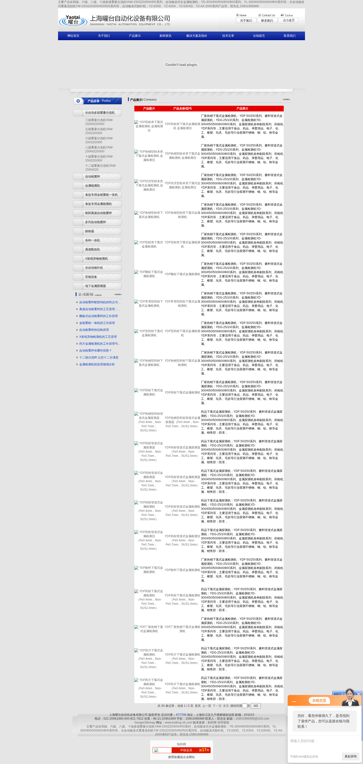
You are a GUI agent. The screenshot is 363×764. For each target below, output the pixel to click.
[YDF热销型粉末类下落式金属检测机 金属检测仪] (149, 160)
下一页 (217, 706)
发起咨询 (351, 756)
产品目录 (94, 101)
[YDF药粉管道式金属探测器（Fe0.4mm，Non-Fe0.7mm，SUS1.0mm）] (149, 460)
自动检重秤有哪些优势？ (95, 350)
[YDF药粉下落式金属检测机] (149, 394)
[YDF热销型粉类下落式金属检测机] (149, 217)
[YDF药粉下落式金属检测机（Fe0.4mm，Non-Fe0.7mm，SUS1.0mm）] (149, 608)
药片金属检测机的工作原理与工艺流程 (104, 343)
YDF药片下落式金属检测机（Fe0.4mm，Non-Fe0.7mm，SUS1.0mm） (182, 659)
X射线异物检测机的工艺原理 (98, 336)
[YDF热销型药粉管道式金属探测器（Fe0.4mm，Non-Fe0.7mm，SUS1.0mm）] (149, 430)
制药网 (212, 722)
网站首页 (73, 35)
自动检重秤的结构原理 (94, 330)
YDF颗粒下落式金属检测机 (182, 274)
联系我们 (290, 35)
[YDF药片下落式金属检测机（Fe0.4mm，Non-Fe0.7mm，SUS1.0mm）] (149, 667)
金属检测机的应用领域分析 (97, 364)
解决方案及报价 (196, 35)
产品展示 (135, 35)
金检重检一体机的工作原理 (97, 323)
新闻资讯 (165, 35)
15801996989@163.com (252, 718)
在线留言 (259, 35)
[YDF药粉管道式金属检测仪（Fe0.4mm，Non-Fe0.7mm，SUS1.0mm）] (149, 549)
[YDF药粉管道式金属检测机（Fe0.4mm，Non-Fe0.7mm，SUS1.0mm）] (149, 519)
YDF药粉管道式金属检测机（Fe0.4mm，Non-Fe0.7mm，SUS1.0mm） (182, 511)
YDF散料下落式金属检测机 (182, 570)
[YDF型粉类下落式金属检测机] (149, 246)
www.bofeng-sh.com (178, 722)
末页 (226, 706)
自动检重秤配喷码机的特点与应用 (101, 302)
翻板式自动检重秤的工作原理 (98, 316)
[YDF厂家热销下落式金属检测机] (149, 631)
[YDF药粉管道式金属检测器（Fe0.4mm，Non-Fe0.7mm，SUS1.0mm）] (149, 489)
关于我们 (104, 35)
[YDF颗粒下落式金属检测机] (149, 276)
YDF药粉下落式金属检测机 (182, 392)
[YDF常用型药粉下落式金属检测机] (149, 305)
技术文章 (228, 35)
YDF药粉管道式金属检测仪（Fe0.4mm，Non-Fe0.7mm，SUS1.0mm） (182, 540)
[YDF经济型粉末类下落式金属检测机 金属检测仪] (149, 189)
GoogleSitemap (144, 722)
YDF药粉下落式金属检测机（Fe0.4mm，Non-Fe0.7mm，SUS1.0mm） (182, 599)
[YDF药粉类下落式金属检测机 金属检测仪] (149, 130)
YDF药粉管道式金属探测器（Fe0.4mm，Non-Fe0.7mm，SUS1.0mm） (182, 452)
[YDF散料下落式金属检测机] (149, 572)
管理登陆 (223, 722)
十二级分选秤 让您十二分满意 (99, 357)
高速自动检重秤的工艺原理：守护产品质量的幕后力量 (114, 309)
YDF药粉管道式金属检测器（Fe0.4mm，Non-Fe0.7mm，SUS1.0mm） (182, 481)
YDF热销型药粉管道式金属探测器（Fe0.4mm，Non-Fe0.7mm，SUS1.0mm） (182, 422)
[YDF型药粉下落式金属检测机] (149, 335)
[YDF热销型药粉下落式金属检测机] (149, 365)
